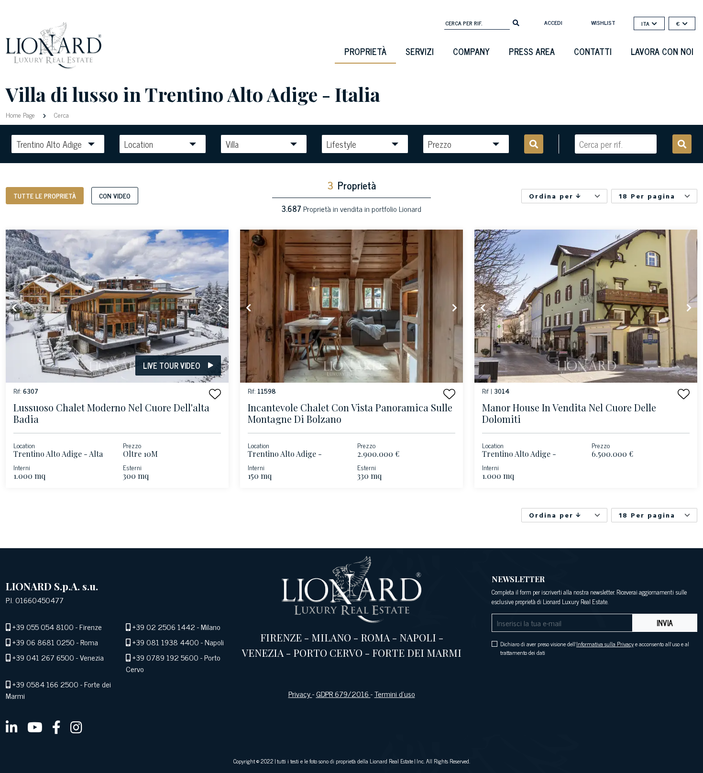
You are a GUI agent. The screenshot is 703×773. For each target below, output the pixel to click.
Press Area (532, 51)
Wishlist (603, 22)
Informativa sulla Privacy (605, 644)
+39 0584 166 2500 (45, 684)
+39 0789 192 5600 (165, 657)
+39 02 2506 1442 (164, 626)
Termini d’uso (394, 693)
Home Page (21, 114)
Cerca (60, 114)
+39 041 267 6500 (43, 657)
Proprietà (365, 51)
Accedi (553, 22)
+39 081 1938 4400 (166, 642)
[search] (516, 22)
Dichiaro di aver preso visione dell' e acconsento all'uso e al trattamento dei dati (594, 648)
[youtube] (35, 727)
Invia (665, 623)
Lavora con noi (662, 51)
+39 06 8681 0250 (44, 642)
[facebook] (56, 727)
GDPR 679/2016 (343, 693)
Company (471, 51)
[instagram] (76, 727)
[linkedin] (12, 727)
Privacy (300, 693)
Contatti (593, 51)
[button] (215, 394)
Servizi (420, 51)
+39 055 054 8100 (43, 626)
